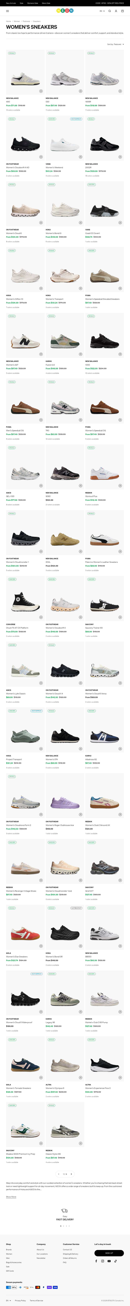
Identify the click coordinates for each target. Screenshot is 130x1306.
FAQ (64, 1262)
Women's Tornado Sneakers (18, 1088)
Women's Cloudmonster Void (59, 891)
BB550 (88, 956)
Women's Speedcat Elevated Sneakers (102, 299)
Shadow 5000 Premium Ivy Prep (20, 1154)
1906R (88, 101)
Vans (87, 229)
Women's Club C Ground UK (97, 825)
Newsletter (41, 1258)
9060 (48, 496)
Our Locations (42, 1254)
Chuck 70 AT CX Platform (17, 627)
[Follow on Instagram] (102, 1261)
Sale (21, 3)
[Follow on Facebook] (96, 1261)
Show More (11, 1196)
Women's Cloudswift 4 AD (17, 167)
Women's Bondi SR (54, 956)
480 (8, 101)
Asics (8, 492)
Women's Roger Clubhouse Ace (60, 825)
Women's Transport (54, 299)
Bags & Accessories (14, 1262)
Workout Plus (91, 496)
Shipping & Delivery (70, 1254)
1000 (87, 364)
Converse (10, 624)
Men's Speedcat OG (15, 430)
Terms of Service (36, 1300)
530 (47, 101)
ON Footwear (12, 164)
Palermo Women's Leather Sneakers (101, 562)
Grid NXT (89, 891)
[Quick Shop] (41, 91)
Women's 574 (52, 759)
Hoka (48, 229)
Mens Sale (46, 3)
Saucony (89, 624)
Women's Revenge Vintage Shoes (21, 891)
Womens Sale (32, 3)
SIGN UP (109, 1253)
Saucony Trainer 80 (94, 627)
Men (8, 1258)
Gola (8, 953)
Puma (88, 295)
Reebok (88, 492)
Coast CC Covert (92, 233)
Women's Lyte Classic (16, 693)
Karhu (49, 361)
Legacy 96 (50, 1022)
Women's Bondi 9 (53, 233)
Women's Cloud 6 (14, 233)
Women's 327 (12, 364)
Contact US (67, 1249)
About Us (40, 1249)
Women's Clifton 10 (14, 299)
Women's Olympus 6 (55, 1088)
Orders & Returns (70, 1258)
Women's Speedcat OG (95, 430)
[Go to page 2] (71, 1174)
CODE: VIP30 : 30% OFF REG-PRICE (110, 3)
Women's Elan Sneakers (17, 956)
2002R (88, 167)
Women (9, 1254)
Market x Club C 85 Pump (96, 1022)
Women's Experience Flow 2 (98, 1088)
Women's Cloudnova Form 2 (18, 825)
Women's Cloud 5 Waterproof (19, 1022)
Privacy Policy (20, 1300)
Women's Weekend (54, 167)
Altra (48, 1084)
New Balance (12, 98)
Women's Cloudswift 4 (56, 627)
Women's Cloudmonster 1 (17, 562)
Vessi (48, 164)
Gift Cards (10, 1270)
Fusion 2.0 (50, 364)
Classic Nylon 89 (53, 1154)
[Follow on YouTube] (109, 1261)
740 (47, 430)
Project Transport (14, 759)
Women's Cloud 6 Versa (95, 693)
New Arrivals (11, 3)
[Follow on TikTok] (115, 1261)
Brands (9, 1249)
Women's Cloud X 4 (54, 693)
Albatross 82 (91, 759)
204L (48, 562)
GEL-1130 (10, 496)
